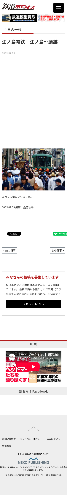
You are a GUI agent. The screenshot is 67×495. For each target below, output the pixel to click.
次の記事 (57, 250)
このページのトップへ (33, 427)
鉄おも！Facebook (33, 391)
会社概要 (6, 445)
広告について (53, 438)
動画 (33, 344)
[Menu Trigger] (58, 8)
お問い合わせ (9, 438)
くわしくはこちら (33, 304)
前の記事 (10, 250)
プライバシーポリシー (31, 438)
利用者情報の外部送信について (33, 453)
